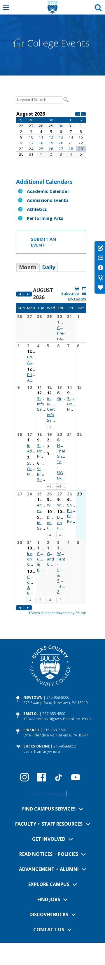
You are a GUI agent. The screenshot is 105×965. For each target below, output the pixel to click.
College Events (58, 43)
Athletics (37, 209)
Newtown (33, 697)
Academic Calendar (48, 191)
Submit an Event (43, 242)
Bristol (30, 713)
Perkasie (31, 730)
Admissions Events (48, 200)
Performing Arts (45, 218)
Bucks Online (36, 746)
